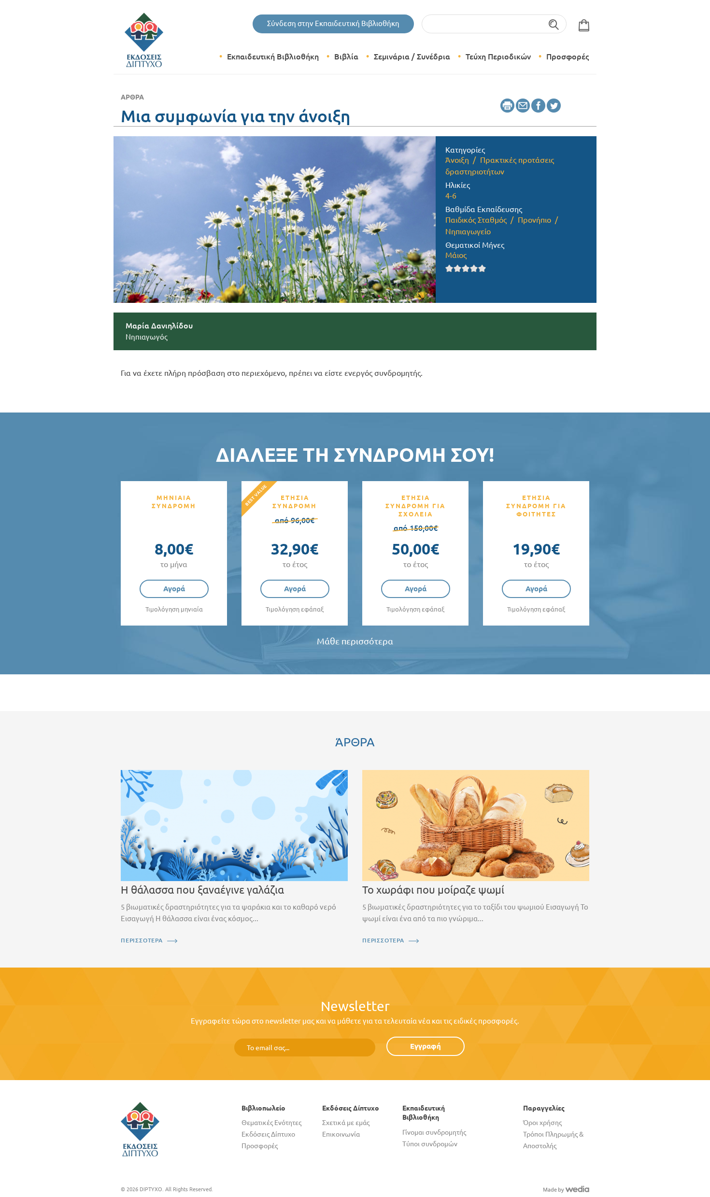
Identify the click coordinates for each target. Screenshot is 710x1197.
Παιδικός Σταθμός (476, 219)
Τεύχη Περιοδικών (498, 56)
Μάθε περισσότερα (355, 641)
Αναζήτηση (554, 23)
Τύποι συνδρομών (429, 1144)
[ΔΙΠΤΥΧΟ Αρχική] (140, 1129)
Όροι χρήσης (542, 1122)
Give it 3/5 (466, 268)
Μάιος (456, 255)
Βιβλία (346, 56)
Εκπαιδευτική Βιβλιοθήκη (273, 56)
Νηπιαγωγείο (468, 231)
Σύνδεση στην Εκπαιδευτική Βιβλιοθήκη (333, 23)
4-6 (450, 195)
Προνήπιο (534, 219)
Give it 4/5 (474, 268)
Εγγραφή (425, 1046)
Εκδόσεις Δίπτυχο (268, 1134)
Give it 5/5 (482, 268)
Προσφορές (567, 56)
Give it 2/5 (458, 268)
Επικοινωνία (341, 1134)
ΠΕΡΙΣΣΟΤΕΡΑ (142, 940)
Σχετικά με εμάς (345, 1122)
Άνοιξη (457, 160)
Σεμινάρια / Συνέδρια (412, 56)
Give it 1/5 (449, 268)
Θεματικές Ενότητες (271, 1122)
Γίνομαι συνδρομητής (434, 1132)
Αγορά (174, 588)
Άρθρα (132, 97)
